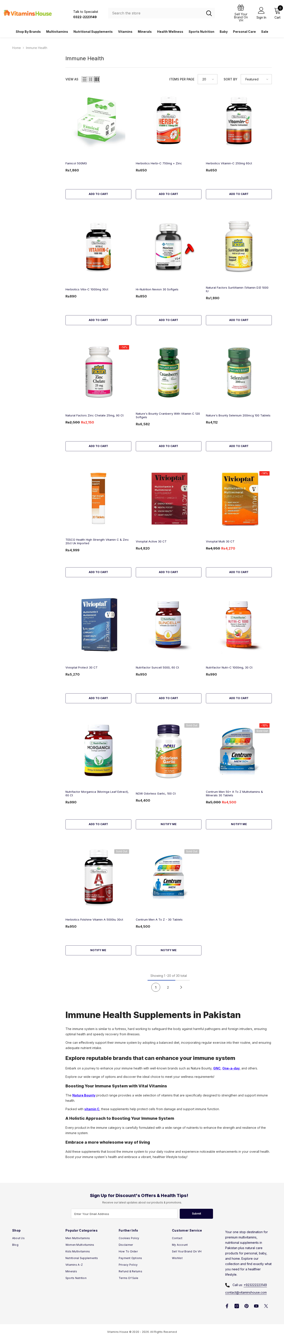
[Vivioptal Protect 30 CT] (98, 624)
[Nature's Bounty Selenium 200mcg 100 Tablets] (239, 372)
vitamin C (91, 1109)
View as (71, 79)
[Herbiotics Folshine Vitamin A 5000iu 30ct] (98, 876)
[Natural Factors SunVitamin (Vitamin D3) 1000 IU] (239, 246)
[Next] (181, 987)
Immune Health (36, 48)
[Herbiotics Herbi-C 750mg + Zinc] (169, 120)
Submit (196, 1213)
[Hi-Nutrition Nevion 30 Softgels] (169, 246)
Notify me (169, 824)
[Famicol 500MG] (98, 120)
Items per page (181, 79)
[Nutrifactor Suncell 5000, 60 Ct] (169, 624)
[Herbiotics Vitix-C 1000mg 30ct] (98, 246)
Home (16, 48)
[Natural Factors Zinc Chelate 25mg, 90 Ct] (98, 372)
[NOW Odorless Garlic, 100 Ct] (169, 750)
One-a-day (231, 1068)
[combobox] (155, 13)
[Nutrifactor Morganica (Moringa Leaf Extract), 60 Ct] (98, 750)
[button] (84, 79)
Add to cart (98, 194)
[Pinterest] (246, 1306)
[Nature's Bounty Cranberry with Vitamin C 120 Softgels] (169, 372)
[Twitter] (266, 1306)
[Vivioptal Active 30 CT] (169, 498)
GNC (217, 1068)
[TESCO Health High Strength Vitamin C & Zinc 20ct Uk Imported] (98, 498)
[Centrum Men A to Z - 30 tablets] (169, 876)
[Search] (161, 13)
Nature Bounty (83, 1095)
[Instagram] (236, 1306)
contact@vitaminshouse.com (246, 1292)
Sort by (230, 79)
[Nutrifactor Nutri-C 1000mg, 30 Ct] (239, 624)
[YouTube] (256, 1306)
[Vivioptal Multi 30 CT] (239, 498)
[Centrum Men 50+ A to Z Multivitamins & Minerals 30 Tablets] (239, 750)
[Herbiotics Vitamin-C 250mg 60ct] (239, 120)
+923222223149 (255, 1285)
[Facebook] (227, 1306)
